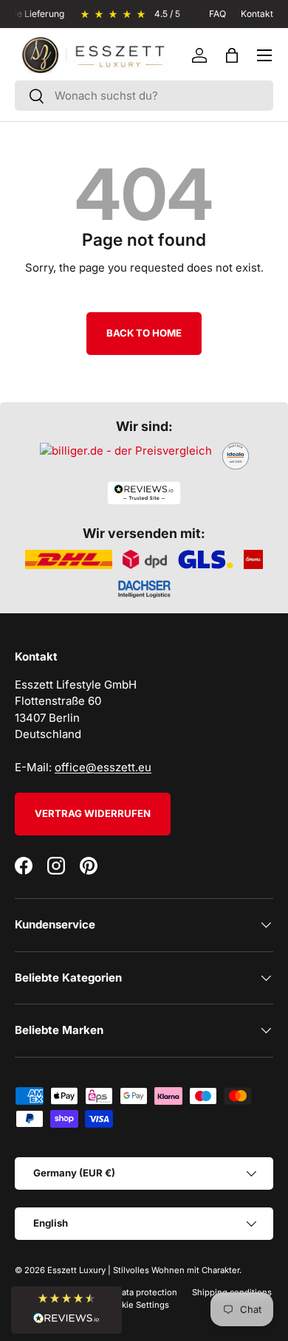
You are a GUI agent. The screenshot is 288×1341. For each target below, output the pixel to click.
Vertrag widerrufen (93, 813)
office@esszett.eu (103, 767)
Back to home (144, 333)
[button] (232, 55)
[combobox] (144, 95)
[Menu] (264, 55)
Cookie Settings (137, 1305)
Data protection (146, 1292)
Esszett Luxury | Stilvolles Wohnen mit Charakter (143, 1270)
